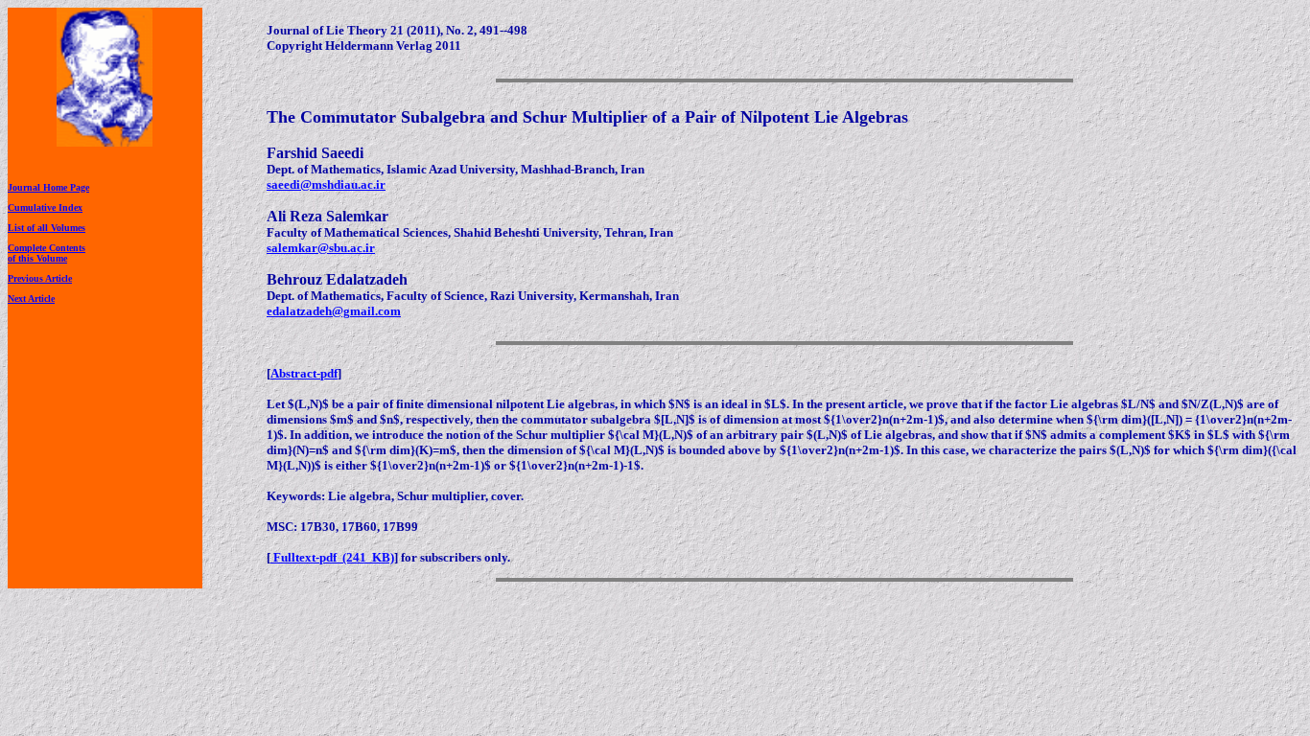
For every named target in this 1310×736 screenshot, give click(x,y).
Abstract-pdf (304, 373)
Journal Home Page (48, 187)
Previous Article (40, 278)
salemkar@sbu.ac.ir (321, 248)
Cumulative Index (45, 207)
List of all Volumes (46, 227)
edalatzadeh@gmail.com (334, 311)
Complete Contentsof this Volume (46, 253)
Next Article (31, 298)
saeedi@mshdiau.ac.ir (326, 184)
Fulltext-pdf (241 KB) (332, 557)
